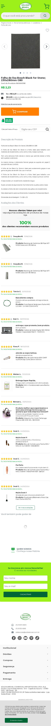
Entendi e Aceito (16, 720)
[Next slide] (46, 46)
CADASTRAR (25, 594)
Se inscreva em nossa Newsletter (25, 568)
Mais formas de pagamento (11, 104)
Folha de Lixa (6, 25)
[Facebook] (14, 639)
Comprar (22, 111)
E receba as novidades (25, 570)
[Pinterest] (31, 639)
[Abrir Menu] (3, 6)
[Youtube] (25, 639)
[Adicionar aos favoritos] (47, 30)
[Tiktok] (37, 639)
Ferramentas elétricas (22, 23)
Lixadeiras (36, 23)
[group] (25, 550)
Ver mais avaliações (25, 508)
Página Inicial (6, 23)
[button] (20, 73)
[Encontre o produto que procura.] (45, 15)
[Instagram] (20, 639)
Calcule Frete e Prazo (9, 129)
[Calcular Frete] (47, 129)
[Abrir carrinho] (46, 6)
